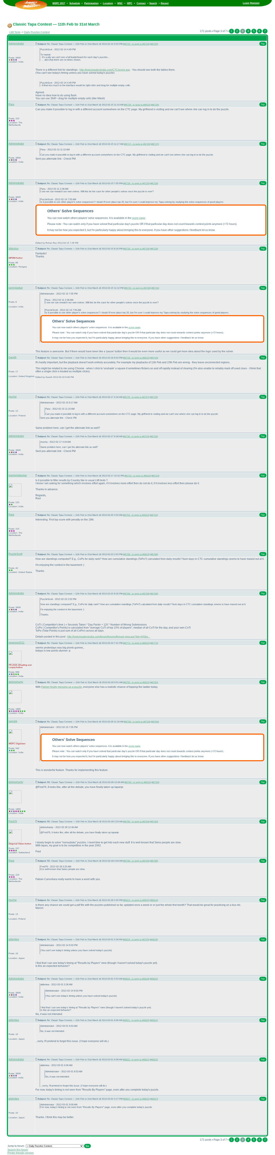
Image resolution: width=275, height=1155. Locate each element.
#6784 (155, 721)
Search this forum (18, 1149)
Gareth (13, 357)
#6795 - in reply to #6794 (136, 821)
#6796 (154, 861)
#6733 (155, 288)
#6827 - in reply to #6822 (136, 1099)
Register (255, 3)
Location (108, 3)
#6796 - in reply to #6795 (136, 861)
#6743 (155, 476)
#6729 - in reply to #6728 (136, 248)
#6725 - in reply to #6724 (136, 44)
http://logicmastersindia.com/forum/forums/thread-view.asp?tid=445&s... (108, 636)
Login (246, 3)
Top (263, 44)
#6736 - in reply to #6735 (136, 436)
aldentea (14, 939)
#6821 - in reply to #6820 (136, 1020)
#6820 (154, 979)
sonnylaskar (16, 287)
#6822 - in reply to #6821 (136, 1059)
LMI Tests (14, 32)
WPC (129, 3)
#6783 (154, 682)
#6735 (154, 397)
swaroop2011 (16, 642)
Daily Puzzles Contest (37, 32)
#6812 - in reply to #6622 (136, 900)
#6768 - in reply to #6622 (136, 554)
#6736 (154, 436)
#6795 (154, 821)
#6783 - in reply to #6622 (136, 682)
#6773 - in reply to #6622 (136, 643)
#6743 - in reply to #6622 (137, 476)
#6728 (154, 183)
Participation (91, 3)
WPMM (12, 258)
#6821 (154, 1020)
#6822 (154, 1059)
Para (11, 104)
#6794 (155, 782)
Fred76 (13, 821)
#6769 (154, 593)
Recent (165, 3)
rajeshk (13, 721)
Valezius (13, 248)
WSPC (12, 743)
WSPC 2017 (58, 3)
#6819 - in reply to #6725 (136, 939)
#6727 (155, 144)
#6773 (154, 643)
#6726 (155, 105)
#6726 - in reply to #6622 (137, 105)
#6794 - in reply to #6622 (137, 782)
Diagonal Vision (16, 843)
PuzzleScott (15, 553)
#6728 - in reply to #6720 (136, 183)
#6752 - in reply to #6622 (136, 515)
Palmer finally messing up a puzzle (61, 686)
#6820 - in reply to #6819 (136, 979)
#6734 (154, 358)
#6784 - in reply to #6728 (137, 721)
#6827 (154, 1099)
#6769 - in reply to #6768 (136, 593)
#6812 (154, 900)
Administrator (16, 43)
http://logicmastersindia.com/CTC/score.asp (104, 69)
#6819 (154, 939)
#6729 (154, 248)
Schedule (74, 3)
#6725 (154, 44)
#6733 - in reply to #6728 (137, 288)
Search (153, 3)
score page (138, 218)
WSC (120, 3)
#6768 (154, 554)
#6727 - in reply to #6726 (137, 144)
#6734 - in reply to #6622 (136, 358)
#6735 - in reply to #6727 (136, 397)
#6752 (154, 515)
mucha (13, 396)
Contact (141, 3)
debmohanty (16, 682)
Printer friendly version (21, 1152)
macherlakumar (18, 475)
